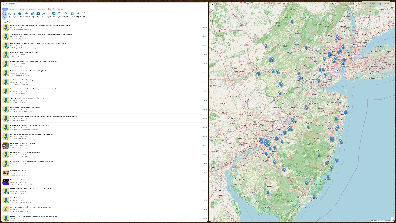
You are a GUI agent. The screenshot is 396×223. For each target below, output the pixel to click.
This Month (51, 9)
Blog (379, 4)
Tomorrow (12, 9)
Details (204, 27)
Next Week (41, 9)
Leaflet (375, 220)
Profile (386, 4)
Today (4, 9)
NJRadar (10, 4)
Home (365, 4)
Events (372, 4)
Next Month (60, 9)
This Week (21, 9)
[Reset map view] (392, 218)
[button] (331, 167)
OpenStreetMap (383, 220)
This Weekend (31, 9)
